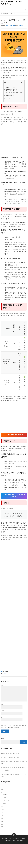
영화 (2, 821)
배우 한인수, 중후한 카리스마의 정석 (10, 757)
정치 (2, 827)
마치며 (8, 98)
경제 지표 (5, 794)
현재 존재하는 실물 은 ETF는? (14, 93)
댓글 (2, 685)
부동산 (4, 803)
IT (1, 786)
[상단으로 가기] (14, 835)
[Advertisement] (14, 140)
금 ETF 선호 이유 (10, 87)
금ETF (5, 673)
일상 (2, 824)
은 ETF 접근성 (10, 95)
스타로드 (21, 25)
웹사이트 (3, 717)
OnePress (7, 840)
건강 (2, 789)
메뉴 (25, 9)
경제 (2, 671)
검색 (2, 738)
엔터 (2, 812)
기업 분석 (5, 797)
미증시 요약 (6, 800)
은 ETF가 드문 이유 (11, 90)
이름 (2, 704)
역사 (2, 818)
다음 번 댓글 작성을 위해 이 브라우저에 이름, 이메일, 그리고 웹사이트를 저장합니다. (13, 726)
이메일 (3, 710)
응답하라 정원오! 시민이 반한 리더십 (10, 753)
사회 (2, 807)
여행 (2, 815)
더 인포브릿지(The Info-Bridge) (12, 2)
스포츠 (2, 809)
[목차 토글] (21, 82)
